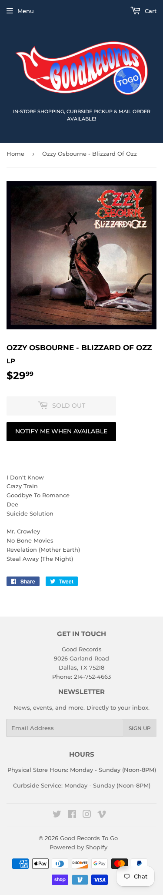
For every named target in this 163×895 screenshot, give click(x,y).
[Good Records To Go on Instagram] (87, 815)
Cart (149, 10)
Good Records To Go (89, 838)
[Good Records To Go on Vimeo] (101, 815)
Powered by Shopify (78, 847)
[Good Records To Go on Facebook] (72, 815)
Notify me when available (61, 431)
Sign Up (140, 728)
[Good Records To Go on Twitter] (57, 815)
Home (15, 153)
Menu (25, 10)
